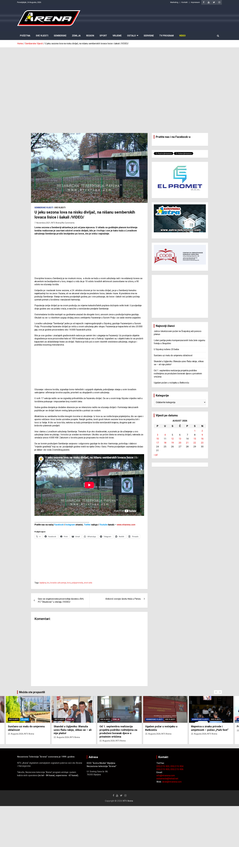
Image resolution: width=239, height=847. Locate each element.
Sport (103, 35)
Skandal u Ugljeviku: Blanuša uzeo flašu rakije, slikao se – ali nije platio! (73, 730)
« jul (156, 454)
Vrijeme (117, 35)
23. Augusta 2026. (16, 734)
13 (180, 438)
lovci (69, 583)
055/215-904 (176, 766)
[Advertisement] (119, 68)
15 (194, 438)
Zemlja (76, 35)
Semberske (60, 35)
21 (187, 442)
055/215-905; (163, 769)
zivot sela (88, 583)
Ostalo (131, 35)
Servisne (149, 35)
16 (202, 438)
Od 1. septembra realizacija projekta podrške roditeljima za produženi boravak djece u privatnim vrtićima (178, 373)
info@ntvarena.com (165, 775)
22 (194, 442)
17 (157, 442)
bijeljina (43, 583)
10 (157, 438)
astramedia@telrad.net (167, 778)
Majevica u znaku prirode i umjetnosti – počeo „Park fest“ (209, 728)
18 (165, 442)
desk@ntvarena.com (172, 781)
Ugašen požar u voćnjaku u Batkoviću (171, 382)
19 (172, 442)
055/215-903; (163, 766)
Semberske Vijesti (43, 207)
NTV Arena (56, 223)
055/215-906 (176, 769)
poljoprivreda (77, 583)
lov (48, 583)
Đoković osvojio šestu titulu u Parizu (123, 599)
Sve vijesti (60, 207)
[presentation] (216, 692)
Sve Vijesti (42, 35)
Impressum (195, 2)
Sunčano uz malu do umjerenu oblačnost (173, 355)
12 (172, 438)
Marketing (174, 2)
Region (90, 35)
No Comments (68, 223)
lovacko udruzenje (58, 583)
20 (180, 442)
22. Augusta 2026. (61, 737)
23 (202, 442)
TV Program (166, 35)
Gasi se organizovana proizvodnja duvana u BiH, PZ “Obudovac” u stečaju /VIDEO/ (61, 600)
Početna (25, 35)
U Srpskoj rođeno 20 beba (166, 349)
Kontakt (184, 2)
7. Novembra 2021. (42, 223)
